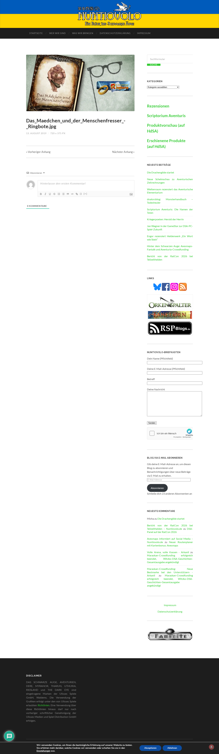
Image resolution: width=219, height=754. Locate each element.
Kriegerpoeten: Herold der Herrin (165, 219)
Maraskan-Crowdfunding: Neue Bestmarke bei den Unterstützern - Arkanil (170, 572)
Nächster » (123, 152)
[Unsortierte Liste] (63, 194)
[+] (85, 194)
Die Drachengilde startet (160, 172)
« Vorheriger (38, 152)
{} (81, 194)
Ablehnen (172, 748)
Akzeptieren (150, 748)
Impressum (144, 33)
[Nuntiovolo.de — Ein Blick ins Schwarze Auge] (109, 14)
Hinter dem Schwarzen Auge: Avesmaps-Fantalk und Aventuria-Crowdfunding (170, 247)
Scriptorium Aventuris (166, 115)
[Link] (77, 194)
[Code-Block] (72, 194)
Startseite (36, 33)
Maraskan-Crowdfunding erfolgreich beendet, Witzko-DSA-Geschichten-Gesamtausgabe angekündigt (170, 559)
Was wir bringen (82, 33)
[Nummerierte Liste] (59, 194)
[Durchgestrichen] (54, 194)
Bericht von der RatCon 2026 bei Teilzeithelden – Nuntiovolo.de (170, 527)
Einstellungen (43, 751)
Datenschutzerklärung (115, 33)
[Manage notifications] (211, 747)
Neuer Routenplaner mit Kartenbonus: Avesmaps (170, 543)
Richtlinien (44, 705)
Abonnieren (157, 487)
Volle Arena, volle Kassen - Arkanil (168, 552)
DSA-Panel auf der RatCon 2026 (170, 530)
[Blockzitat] (68, 194)
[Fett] (41, 194)
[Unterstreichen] (50, 194)
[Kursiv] (45, 194)
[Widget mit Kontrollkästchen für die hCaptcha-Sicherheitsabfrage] (170, 433)
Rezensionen (158, 106)
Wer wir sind (57, 33)
